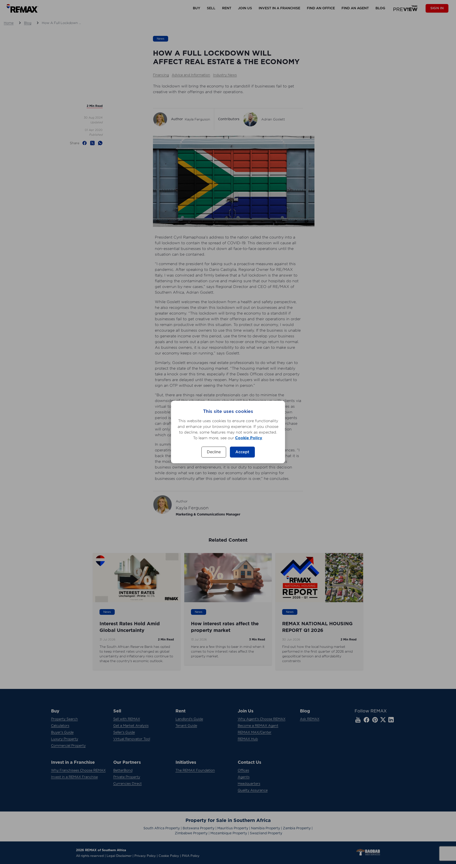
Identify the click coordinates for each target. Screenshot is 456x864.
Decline (214, 452)
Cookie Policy (248, 438)
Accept (242, 452)
